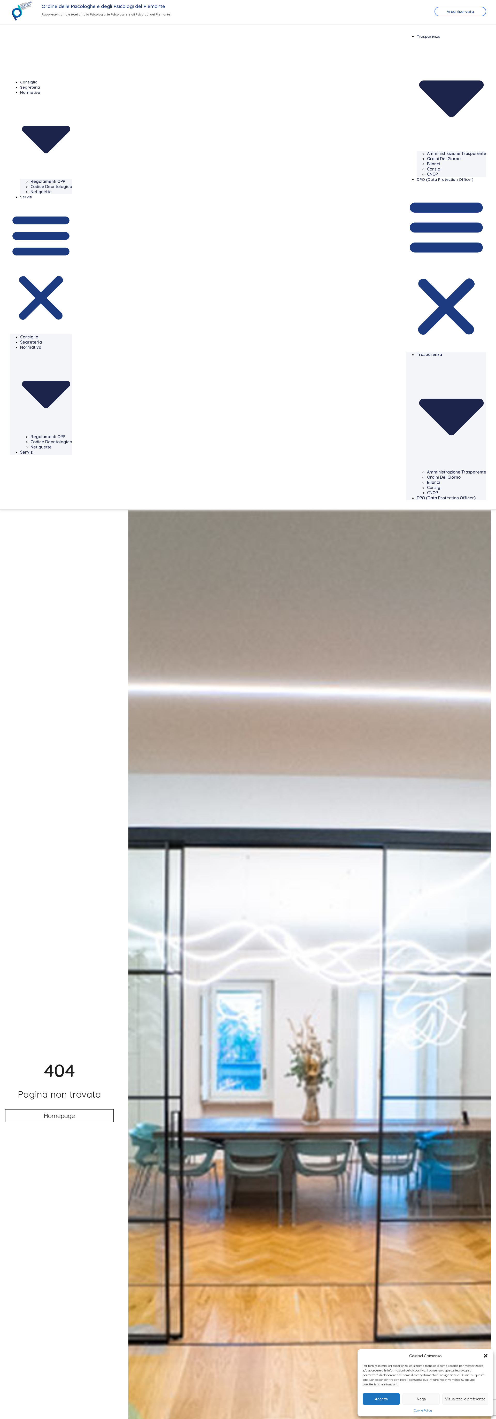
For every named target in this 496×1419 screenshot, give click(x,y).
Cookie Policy (423, 1410)
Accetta (381, 1399)
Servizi (26, 197)
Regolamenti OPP (47, 181)
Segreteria (30, 87)
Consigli (435, 169)
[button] (485, 1355)
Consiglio (28, 82)
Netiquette (41, 191)
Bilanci (433, 163)
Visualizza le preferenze (465, 1399)
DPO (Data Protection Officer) (445, 179)
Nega (421, 1399)
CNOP (432, 174)
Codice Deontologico (51, 186)
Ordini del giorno (444, 158)
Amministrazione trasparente (456, 153)
